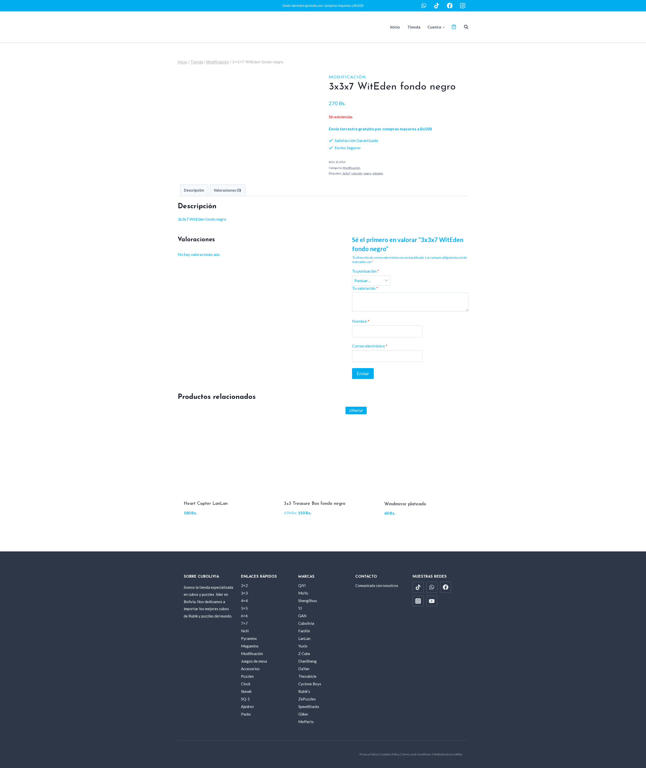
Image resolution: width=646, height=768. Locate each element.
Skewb (246, 691)
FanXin (304, 631)
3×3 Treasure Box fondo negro (314, 503)
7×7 (244, 623)
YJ (300, 608)
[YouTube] (432, 601)
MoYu (303, 593)
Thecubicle (307, 676)
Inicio (395, 26)
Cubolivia (306, 623)
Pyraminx (249, 638)
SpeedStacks (308, 706)
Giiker (303, 714)
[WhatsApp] (423, 5)
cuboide (356, 173)
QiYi (302, 585)
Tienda (413, 26)
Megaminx (250, 646)
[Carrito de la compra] (453, 26)
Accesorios (250, 668)
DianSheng (307, 661)
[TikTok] (436, 5)
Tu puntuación (365, 271)
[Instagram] (462, 5)
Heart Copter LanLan (206, 503)
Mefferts (306, 721)
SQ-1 (245, 699)
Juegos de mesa (254, 661)
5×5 (244, 608)
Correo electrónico (369, 345)
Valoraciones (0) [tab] (227, 190)
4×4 (244, 600)
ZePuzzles (307, 699)
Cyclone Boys (309, 684)
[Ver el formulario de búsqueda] (463, 27)
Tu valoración (365, 288)
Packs (246, 714)
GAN (302, 615)
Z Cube (304, 653)
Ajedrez (247, 706)
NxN (245, 631)
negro (367, 173)
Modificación (347, 76)
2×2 (244, 585)
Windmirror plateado (405, 504)
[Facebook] (449, 5)
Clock (245, 684)
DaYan (303, 668)
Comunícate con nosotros (376, 585)
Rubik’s (304, 691)
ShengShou (307, 600)
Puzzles (247, 676)
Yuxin (302, 646)
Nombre (360, 321)
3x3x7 (346, 173)
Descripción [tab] (194, 190)
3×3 (244, 593)
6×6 (244, 615)
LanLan (304, 638)
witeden (377, 173)
